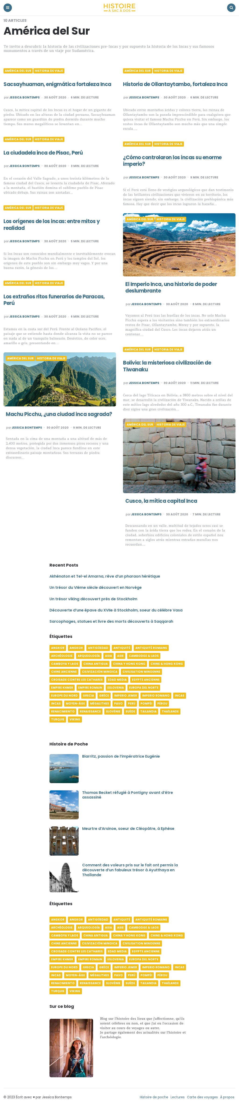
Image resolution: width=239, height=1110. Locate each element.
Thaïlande (170, 711)
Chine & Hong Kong (167, 664)
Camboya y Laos (64, 664)
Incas (179, 696)
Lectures (178, 1097)
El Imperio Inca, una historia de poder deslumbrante (171, 288)
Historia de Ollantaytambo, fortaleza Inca (175, 84)
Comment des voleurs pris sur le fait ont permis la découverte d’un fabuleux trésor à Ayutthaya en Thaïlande (130, 870)
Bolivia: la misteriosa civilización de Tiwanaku (167, 366)
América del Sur (18, 70)
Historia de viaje (49, 70)
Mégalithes (99, 703)
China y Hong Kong (129, 664)
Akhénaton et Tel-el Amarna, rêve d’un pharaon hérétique (104, 576)
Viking (75, 719)
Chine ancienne (64, 672)
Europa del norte (143, 688)
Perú (131, 703)
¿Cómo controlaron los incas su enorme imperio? (172, 161)
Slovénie (113, 711)
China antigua (95, 664)
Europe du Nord (64, 696)
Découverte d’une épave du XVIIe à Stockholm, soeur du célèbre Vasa (116, 610)
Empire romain (90, 688)
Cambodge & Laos (144, 656)
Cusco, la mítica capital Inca (161, 501)
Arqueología (89, 656)
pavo (118, 703)
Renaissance (90, 711)
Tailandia (148, 711)
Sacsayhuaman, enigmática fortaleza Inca (57, 84)
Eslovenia (115, 688)
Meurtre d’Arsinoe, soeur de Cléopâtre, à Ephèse (128, 828)
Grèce (104, 696)
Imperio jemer (125, 696)
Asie (120, 656)
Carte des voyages (202, 1097)
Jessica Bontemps (24, 97)
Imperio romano (156, 696)
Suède (130, 711)
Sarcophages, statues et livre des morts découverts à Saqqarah (111, 621)
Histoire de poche (154, 1097)
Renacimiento (63, 711)
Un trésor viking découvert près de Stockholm (93, 599)
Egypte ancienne (146, 680)
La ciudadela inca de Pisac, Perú (43, 152)
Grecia (88, 696)
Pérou (162, 703)
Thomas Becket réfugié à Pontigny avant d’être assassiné (127, 795)
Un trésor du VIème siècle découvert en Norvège (95, 587)
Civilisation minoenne (141, 672)
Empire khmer (62, 688)
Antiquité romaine (151, 648)
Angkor (57, 648)
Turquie (57, 719)
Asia (108, 656)
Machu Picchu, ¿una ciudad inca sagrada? (59, 414)
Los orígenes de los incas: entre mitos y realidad (52, 225)
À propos (227, 1097)
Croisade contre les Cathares (77, 680)
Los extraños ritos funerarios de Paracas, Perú (54, 300)
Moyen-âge (75, 703)
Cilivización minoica (99, 672)
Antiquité (121, 648)
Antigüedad (98, 648)
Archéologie (62, 656)
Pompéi (146, 703)
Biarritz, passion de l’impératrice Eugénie (121, 756)
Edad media (117, 680)
